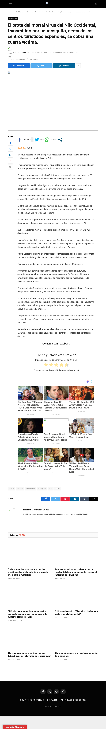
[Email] (10, 167)
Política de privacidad (32, 700)
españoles (30, 489)
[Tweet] (39, 139)
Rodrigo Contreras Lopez (25, 52)
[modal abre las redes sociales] (60, 139)
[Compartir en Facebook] (23, 139)
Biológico (13, 19)
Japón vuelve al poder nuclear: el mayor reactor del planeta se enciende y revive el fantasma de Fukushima (76, 572)
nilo (50, 489)
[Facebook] (10, 143)
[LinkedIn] (10, 155)
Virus (57, 489)
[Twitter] (10, 149)
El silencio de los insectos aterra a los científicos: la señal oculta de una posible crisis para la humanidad (28, 572)
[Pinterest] (10, 161)
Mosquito (42, 489)
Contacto (52, 700)
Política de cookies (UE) (73, 700)
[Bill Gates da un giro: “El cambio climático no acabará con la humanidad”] (76, 595)
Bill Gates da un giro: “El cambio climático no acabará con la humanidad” (76, 612)
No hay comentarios (17, 59)
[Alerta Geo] (53, 4)
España (20, 489)
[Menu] (10, 4)
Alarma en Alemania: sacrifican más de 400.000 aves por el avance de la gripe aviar (29, 654)
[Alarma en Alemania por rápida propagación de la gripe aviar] (76, 637)
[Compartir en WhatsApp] (51, 139)
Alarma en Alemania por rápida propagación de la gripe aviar (76, 654)
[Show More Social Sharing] (78, 65)
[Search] (95, 4)
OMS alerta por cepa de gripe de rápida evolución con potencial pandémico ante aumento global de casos (27, 614)
